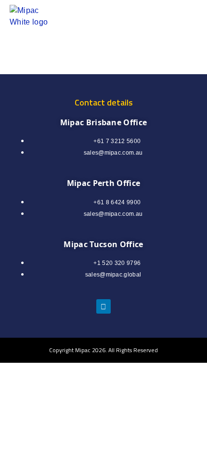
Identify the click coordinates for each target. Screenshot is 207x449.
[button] (160, 17)
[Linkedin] (103, 306)
